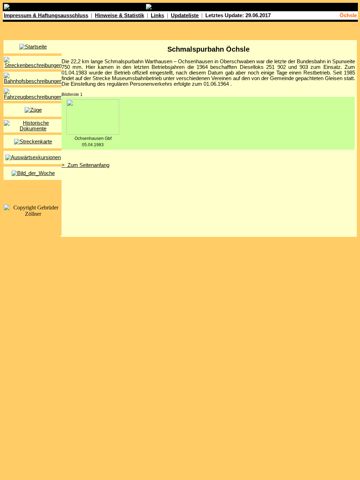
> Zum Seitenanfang (85, 165)
